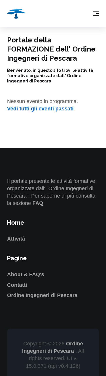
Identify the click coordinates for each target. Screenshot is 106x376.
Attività (16, 239)
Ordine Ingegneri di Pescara (42, 295)
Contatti (17, 285)
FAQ (37, 203)
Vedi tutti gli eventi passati (40, 109)
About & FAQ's (25, 274)
